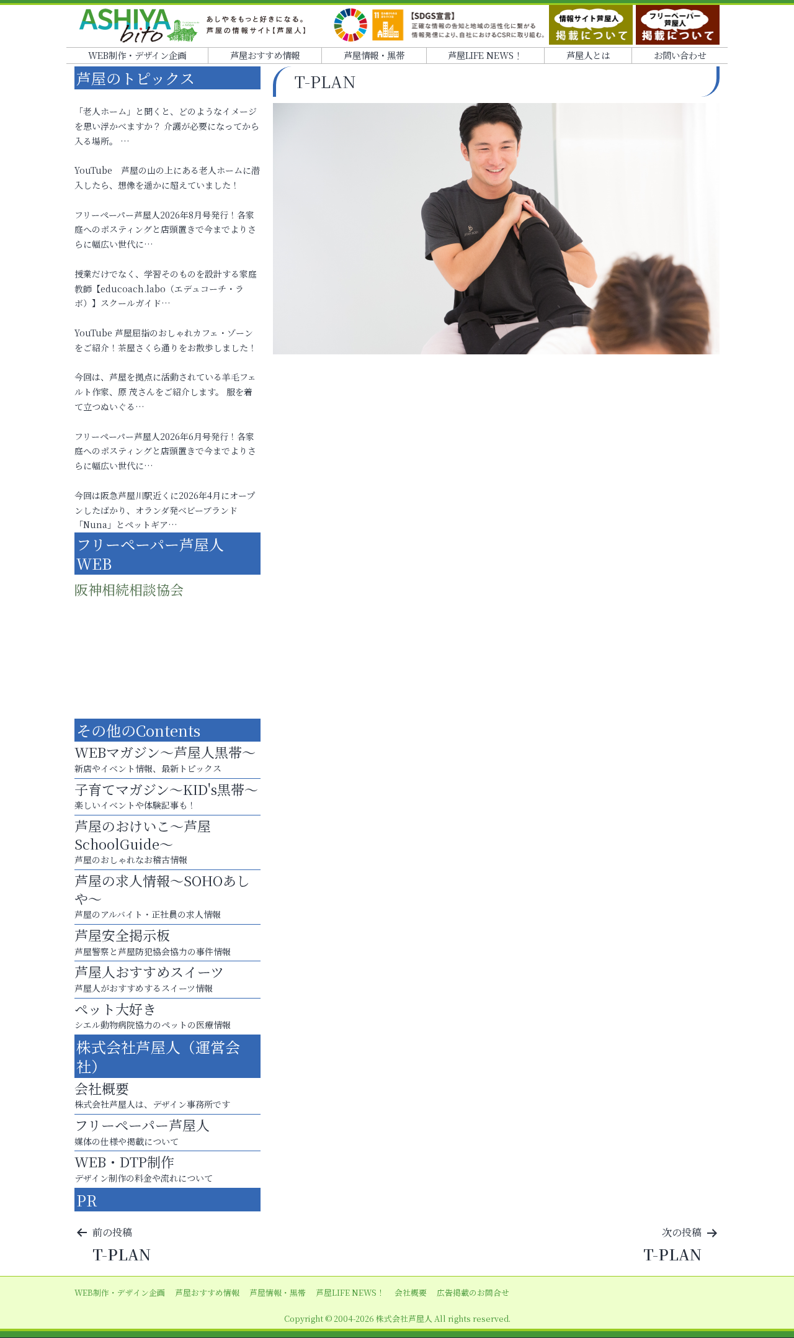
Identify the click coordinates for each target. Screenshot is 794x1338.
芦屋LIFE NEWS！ (485, 54)
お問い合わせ (680, 54)
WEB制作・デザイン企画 (137, 54)
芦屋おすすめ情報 (265, 54)
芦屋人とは (588, 54)
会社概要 (411, 1292)
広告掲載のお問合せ (473, 1292)
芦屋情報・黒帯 (374, 54)
